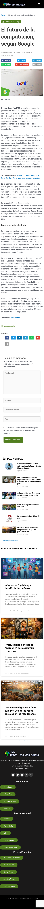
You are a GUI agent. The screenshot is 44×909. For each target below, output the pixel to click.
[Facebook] (13, 775)
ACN (5, 833)
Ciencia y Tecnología (12, 22)
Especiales (8, 787)
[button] (6, 60)
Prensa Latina (9, 840)
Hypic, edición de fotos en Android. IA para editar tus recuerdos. (19, 648)
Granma (7, 819)
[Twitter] (17, 775)
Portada (3, 15)
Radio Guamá (9, 865)
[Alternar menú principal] (39, 4)
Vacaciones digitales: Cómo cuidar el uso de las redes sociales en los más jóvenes (20, 710)
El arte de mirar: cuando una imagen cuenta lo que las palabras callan (27, 530)
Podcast (7, 808)
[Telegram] (26, 775)
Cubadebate (8, 826)
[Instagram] (31, 775)
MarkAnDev (34, 899)
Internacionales (9, 326)
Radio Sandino (9, 886)
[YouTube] (22, 775)
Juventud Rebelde (10, 847)
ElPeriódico (15, 318)
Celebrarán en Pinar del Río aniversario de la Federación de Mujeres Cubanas (29, 466)
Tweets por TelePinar (10, 541)
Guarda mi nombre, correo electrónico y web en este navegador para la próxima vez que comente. (21, 430)
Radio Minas (8, 872)
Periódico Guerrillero (12, 858)
